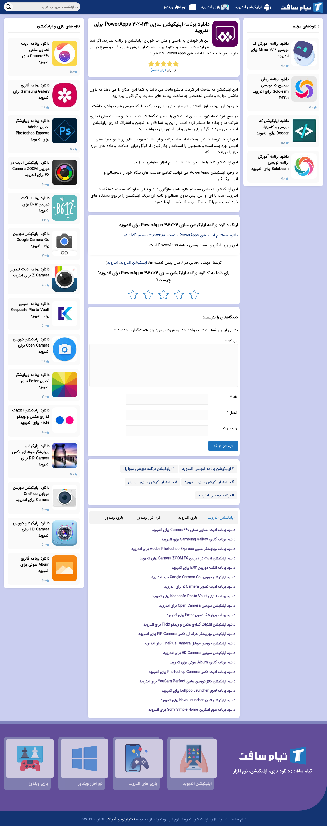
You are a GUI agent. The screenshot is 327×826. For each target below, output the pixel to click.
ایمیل (232, 412)
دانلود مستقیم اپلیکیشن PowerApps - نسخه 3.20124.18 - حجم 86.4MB (181, 235)
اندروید (112, 263)
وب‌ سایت (230, 428)
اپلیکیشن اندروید (133, 263)
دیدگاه (231, 341)
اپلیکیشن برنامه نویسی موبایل (147, 469)
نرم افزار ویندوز (148, 518)
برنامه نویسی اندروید (214, 495)
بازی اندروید (187, 518)
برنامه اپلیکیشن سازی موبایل (151, 482)
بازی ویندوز (114, 518)
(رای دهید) (158, 70)
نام (233, 397)
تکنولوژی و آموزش (120, 819)
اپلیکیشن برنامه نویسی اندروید (206, 469)
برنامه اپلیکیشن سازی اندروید (207, 482)
